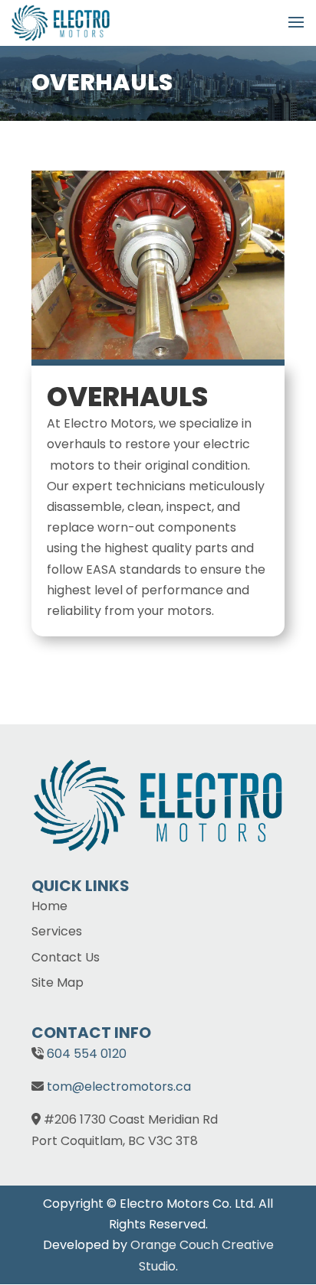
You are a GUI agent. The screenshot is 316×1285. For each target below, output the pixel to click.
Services (56, 931)
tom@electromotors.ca (119, 1086)
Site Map (57, 982)
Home (49, 906)
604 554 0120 (87, 1053)
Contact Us (65, 957)
